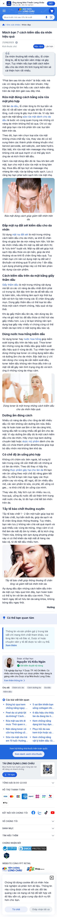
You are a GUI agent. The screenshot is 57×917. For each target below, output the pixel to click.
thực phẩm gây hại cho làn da (26, 470)
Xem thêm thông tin (13, 680)
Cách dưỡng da (34, 687)
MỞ (51, 3)
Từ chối (16, 909)
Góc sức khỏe (13, 25)
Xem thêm (11, 645)
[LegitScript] (17, 855)
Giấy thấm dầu (10, 284)
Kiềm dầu (8, 692)
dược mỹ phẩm (30, 441)
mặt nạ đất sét (20, 234)
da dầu (14, 106)
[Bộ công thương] (9, 848)
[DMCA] (32, 848)
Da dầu (47, 687)
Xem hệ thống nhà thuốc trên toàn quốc (29, 748)
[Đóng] (3, 3)
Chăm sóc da (18, 687)
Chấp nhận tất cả (41, 909)
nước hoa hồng (32, 339)
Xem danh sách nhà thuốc (28, 754)
